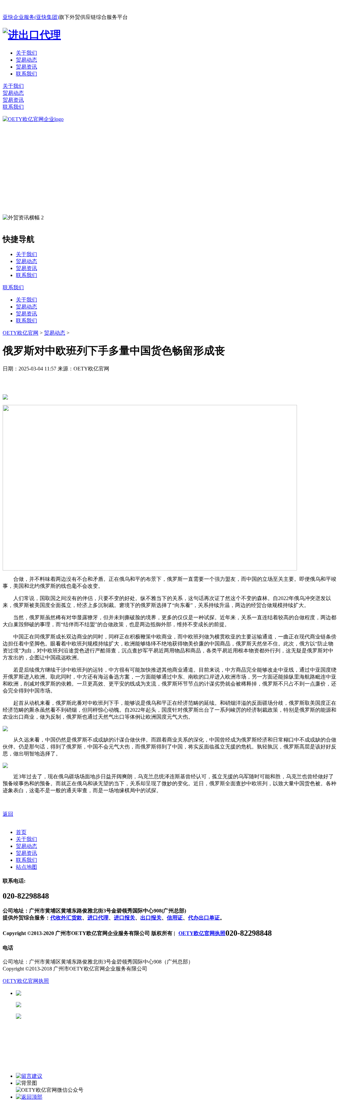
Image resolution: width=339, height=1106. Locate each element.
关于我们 (26, 53)
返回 (8, 814)
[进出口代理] (32, 35)
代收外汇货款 (66, 917)
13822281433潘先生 (72, 1005)
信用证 (175, 917)
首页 (21, 832)
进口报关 (124, 917)
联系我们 (26, 74)
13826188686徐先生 (72, 993)
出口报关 (151, 917)
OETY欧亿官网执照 (201, 933)
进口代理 (98, 917)
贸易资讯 (26, 67)
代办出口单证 (204, 917)
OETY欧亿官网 (20, 333)
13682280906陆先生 (72, 1016)
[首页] (33, 119)
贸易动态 (26, 60)
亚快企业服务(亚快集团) (31, 17)
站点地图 (26, 867)
